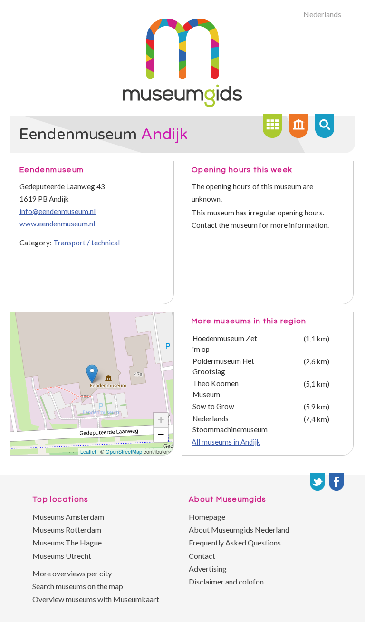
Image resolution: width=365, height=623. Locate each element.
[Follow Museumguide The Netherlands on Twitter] (317, 482)
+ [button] (161, 420)
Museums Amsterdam (68, 516)
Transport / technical (86, 242)
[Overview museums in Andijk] (272, 126)
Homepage (207, 516)
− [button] (161, 434)
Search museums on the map (77, 586)
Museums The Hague (67, 542)
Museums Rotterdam (66, 529)
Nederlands (322, 14)
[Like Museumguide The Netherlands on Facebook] (336, 482)
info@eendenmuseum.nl (57, 211)
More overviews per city (72, 573)
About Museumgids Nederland (239, 529)
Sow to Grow (213, 406)
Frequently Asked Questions (235, 542)
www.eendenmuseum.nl (57, 223)
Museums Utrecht (61, 555)
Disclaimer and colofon (226, 581)
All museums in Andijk (226, 442)
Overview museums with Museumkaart (95, 599)
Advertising (208, 568)
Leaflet (88, 451)
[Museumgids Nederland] (182, 103)
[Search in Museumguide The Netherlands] (324, 126)
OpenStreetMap (124, 451)
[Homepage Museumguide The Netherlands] (298, 126)
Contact (202, 555)
